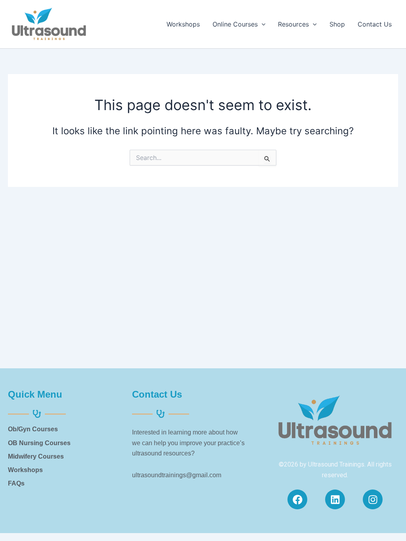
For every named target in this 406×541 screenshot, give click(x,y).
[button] (262, 24)
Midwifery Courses (36, 456)
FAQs (16, 483)
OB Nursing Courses (39, 443)
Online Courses (235, 24)
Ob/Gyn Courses (33, 429)
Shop (337, 24)
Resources (293, 24)
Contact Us (375, 24)
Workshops (183, 24)
